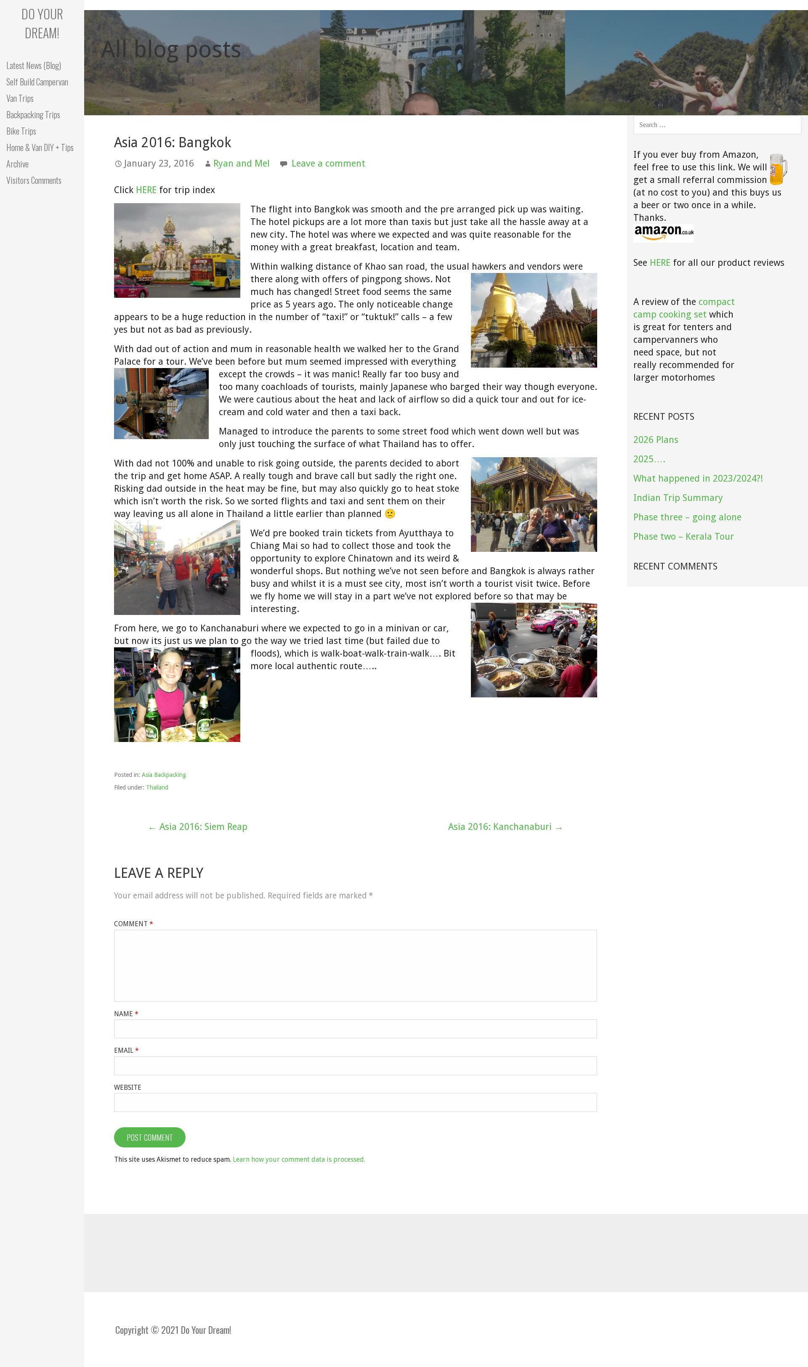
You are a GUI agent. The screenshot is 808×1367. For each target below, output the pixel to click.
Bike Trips (21, 131)
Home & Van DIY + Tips (40, 147)
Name (126, 1014)
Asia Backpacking (164, 774)
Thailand (157, 787)
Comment (133, 924)
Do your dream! (42, 23)
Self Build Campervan (37, 81)
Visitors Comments (33, 180)
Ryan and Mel (241, 163)
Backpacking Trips (33, 114)
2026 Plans (655, 439)
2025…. (649, 459)
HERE (146, 190)
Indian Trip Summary (678, 498)
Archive (17, 163)
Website (127, 1087)
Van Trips (20, 98)
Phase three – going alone (687, 517)
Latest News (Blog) (33, 65)
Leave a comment (328, 163)
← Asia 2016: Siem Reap (197, 826)
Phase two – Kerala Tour (683, 536)
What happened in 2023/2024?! (698, 478)
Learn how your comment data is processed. (299, 1159)
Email (126, 1050)
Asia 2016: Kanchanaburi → (505, 826)
